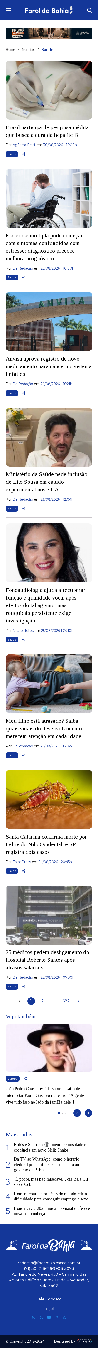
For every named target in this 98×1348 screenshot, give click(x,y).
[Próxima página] (78, 1001)
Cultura (13, 1078)
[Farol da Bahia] (49, 10)
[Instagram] (57, 1317)
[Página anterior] (20, 1001)
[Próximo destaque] (88, 1113)
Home (10, 50)
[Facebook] (34, 1317)
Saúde (12, 154)
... (54, 1001)
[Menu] (8, 10)
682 (66, 1001)
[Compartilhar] (24, 154)
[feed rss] (64, 1317)
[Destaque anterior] (77, 1113)
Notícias (28, 50)
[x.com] (41, 1317)
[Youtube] (49, 1317)
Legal (49, 1308)
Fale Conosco (49, 1299)
